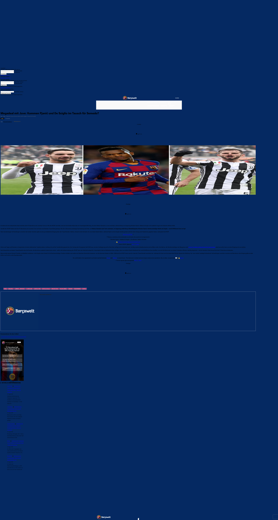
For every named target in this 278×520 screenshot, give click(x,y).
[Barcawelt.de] (130, 98)
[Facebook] (165, 98)
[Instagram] (168, 98)
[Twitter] (171, 98)
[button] (180, 108)
